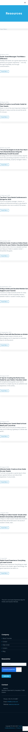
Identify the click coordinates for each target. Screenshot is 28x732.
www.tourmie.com (14, 704)
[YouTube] (18, 716)
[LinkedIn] (12, 716)
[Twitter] (14, 716)
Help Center (6, 645)
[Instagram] (16, 716)
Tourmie (20, 726)
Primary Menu (25, 2)
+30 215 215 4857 (13, 699)
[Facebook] (10, 716)
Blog (4, 651)
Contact (5, 641)
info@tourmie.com (12, 701)
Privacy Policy (19, 728)
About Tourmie (7, 638)
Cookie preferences (10, 728)
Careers (5, 648)
